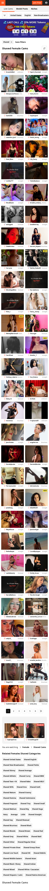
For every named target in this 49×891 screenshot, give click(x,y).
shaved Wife (8, 787)
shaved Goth (35, 787)
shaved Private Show (11, 847)
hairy (5, 814)
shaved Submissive (27, 798)
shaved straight (35, 814)
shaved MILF (39, 781)
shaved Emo (22, 787)
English (28, 15)
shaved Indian (30, 864)
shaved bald (36, 836)
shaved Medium (9, 809)
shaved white (22, 836)
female (25, 747)
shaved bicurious (10, 825)
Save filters (20, 42)
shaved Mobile (40, 853)
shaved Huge (37, 809)
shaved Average (25, 770)
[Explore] (2, 2)
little (23, 814)
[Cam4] (14, 3)
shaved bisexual (22, 820)
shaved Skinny (9, 770)
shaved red (38, 831)
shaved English (30, 759)
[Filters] (4, 15)
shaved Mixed (9, 869)
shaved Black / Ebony (12, 864)
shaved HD (26, 853)
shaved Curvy (24, 776)
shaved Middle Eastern (12, 858)
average (14, 814)
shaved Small (39, 803)
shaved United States (12, 759)
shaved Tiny (25, 803)
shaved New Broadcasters (13, 765)
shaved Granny (25, 792)
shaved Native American (36, 875)
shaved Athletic (9, 776)
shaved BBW (39, 776)
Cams (39, 747)
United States (15, 15)
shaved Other (8, 842)
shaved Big (24, 809)
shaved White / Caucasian (28, 869)
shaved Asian (30, 858)
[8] (41, 711)
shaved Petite (33, 765)
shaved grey (8, 836)
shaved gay (8, 820)
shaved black (26, 825)
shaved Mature (9, 792)
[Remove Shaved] (11, 42)
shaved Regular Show (26, 842)
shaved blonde (9, 831)
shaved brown (24, 831)
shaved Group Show (32, 847)
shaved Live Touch (10, 853)
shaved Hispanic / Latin (12, 875)
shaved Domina (9, 798)
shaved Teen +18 (10, 781)
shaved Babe (25, 781)
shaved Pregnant (10, 803)
